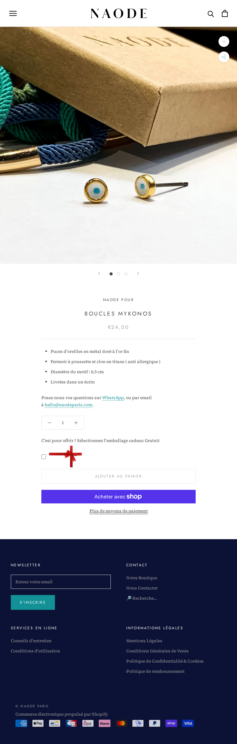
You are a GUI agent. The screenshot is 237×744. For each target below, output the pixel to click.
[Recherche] (211, 13)
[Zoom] (223, 41)
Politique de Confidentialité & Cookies (165, 661)
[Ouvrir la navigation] (13, 13)
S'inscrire (33, 602)
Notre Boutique (141, 578)
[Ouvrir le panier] (225, 13)
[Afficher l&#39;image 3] (125, 273)
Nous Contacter (142, 588)
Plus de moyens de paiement (118, 511)
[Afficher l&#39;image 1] (111, 273)
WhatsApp (113, 398)
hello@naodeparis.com (68, 405)
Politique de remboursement (155, 671)
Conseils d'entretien (31, 641)
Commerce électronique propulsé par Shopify (61, 714)
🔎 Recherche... (141, 598)
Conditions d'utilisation (35, 651)
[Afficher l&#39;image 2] (118, 273)
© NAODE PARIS (32, 706)
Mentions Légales (144, 641)
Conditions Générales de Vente (157, 651)
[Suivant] (138, 273)
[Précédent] (99, 273)
